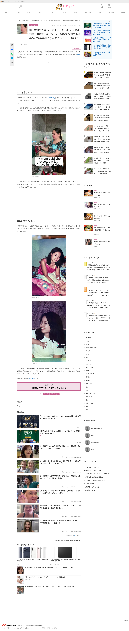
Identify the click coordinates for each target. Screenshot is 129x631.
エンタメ (29, 12)
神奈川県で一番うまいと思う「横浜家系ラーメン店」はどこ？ (102, 230)
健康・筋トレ (89, 383)
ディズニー (89, 360)
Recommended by (70, 535)
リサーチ (111, 12)
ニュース (17, 12)
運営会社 (44, 628)
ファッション (89, 367)
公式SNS (11, 628)
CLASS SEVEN (95, 442)
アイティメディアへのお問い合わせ (94, 480)
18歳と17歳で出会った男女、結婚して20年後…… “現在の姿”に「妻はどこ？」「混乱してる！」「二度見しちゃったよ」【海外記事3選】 (102, 98)
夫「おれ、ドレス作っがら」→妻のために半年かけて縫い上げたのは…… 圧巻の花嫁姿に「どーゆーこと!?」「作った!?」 (102, 120)
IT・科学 (88, 337)
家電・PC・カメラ (91, 393)
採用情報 (49, 628)
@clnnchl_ (52, 98)
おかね (88, 344)
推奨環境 (54, 628)
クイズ (41, 12)
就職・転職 (89, 396)
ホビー (88, 370)
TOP (6, 12)
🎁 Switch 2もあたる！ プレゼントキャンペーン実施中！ (12, 1)
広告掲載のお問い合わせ (91, 487)
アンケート (88, 185)
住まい (76, 12)
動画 (78, 54)
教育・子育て (89, 403)
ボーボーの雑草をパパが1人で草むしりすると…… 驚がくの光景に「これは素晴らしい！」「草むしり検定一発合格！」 (102, 162)
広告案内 (16, 628)
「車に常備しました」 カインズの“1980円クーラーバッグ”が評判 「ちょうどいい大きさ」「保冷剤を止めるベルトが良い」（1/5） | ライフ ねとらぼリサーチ (98, 307)
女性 (20, 406)
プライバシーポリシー (32, 628)
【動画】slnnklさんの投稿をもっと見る (48, 388)
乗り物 (88, 377)
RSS (40, 628)
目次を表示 (76, 48)
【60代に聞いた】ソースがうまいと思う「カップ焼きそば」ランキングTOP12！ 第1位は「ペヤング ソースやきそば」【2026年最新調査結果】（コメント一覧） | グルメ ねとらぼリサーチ (99, 295)
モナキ (93, 449)
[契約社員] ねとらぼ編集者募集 (93, 477)
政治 (87, 400)
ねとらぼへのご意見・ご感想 (92, 470)
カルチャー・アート (91, 347)
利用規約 (126, 620)
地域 (64, 12)
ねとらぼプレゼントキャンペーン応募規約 (96, 473)
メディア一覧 (5, 628)
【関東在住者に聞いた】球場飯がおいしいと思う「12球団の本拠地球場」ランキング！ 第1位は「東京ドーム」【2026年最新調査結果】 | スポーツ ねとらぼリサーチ (98, 269)
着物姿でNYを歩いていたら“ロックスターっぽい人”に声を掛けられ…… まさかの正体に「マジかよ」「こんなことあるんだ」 (102, 152)
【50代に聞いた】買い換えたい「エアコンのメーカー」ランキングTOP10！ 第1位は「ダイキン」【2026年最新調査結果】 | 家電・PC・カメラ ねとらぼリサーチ (98, 320)
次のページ (54, 394)
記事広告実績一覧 (89, 490)
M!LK (92, 435)
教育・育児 (88, 12)
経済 (87, 406)
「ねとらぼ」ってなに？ (91, 467)
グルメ (52, 12)
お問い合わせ (23, 628)
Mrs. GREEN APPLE (96, 428)
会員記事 (123, 12)
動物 (100, 12)
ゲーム (88, 357)
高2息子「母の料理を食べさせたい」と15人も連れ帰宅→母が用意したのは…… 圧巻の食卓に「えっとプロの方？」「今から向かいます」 (102, 77)
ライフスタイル (34, 25)
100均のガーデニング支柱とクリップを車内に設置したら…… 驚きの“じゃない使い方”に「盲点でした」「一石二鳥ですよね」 (102, 130)
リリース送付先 (89, 483)
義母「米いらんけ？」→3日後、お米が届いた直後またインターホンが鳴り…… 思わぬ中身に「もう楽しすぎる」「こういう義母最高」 (102, 88)
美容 (87, 410)
